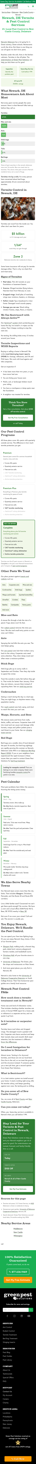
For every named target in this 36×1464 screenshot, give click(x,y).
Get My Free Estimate (18, 1189)
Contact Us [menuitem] (7, 1391)
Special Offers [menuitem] (8, 1377)
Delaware (15, 12)
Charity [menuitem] (5, 1402)
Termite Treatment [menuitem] (10, 1334)
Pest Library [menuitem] (7, 1360)
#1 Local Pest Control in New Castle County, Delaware (18, 30)
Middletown (18, 1228)
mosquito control (22, 772)
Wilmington (18, 1235)
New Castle (18, 1232)
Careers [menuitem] (6, 1399)
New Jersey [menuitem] (7, 1424)
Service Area (6, 12)
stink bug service (26, 686)
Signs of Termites (11, 276)
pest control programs (20, 566)
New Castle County (26, 12)
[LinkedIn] (21, 1317)
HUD (32, 1203)
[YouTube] (29, 1317)
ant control (8, 650)
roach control (9, 707)
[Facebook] (7, 1317)
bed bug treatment (18, 761)
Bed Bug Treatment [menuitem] (10, 1338)
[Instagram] (14, 1317)
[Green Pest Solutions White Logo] (18, 1296)
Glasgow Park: (8, 946)
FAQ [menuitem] (4, 1381)
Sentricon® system (11, 323)
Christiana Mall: (8, 955)
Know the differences (9, 1042)
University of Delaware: (11, 962)
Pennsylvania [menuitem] (8, 1420)
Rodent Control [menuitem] (9, 1331)
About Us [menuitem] (6, 1370)
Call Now (19, 1458)
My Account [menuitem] (7, 1395)
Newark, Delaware (8, 42)
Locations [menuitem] (6, 1413)
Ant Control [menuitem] (7, 1327)
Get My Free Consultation (18, 417)
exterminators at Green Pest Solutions (15, 60)
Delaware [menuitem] (6, 1428)
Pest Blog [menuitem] (6, 1352)
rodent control (9, 628)
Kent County (20, 1099)
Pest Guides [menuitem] (7, 1356)
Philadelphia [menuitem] (7, 1416)
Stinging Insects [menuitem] (9, 1342)
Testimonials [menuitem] (7, 1374)
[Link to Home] (12, 6)
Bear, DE (23, 911)
